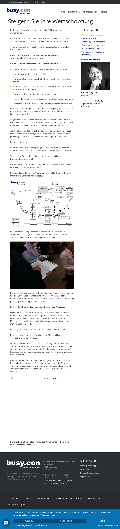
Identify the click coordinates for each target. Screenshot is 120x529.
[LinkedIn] (108, 2)
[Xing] (104, 2)
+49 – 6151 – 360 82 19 (93, 101)
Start (62, 12)
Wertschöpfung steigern (92, 35)
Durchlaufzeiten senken (92, 45)
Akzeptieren (66, 521)
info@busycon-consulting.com (19, 2)
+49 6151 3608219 (40, 2)
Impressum (85, 476)
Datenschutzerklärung (89, 473)
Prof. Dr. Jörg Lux (89, 92)
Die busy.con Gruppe (88, 466)
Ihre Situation (74, 12)
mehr (102, 521)
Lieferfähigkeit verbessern (93, 41)
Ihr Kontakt (85, 469)
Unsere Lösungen (90, 12)
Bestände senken (89, 38)
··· (111, 12)
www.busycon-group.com (61, 483)
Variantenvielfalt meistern (93, 48)
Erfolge (104, 12)
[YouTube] (112, 2)
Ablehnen (29, 521)
